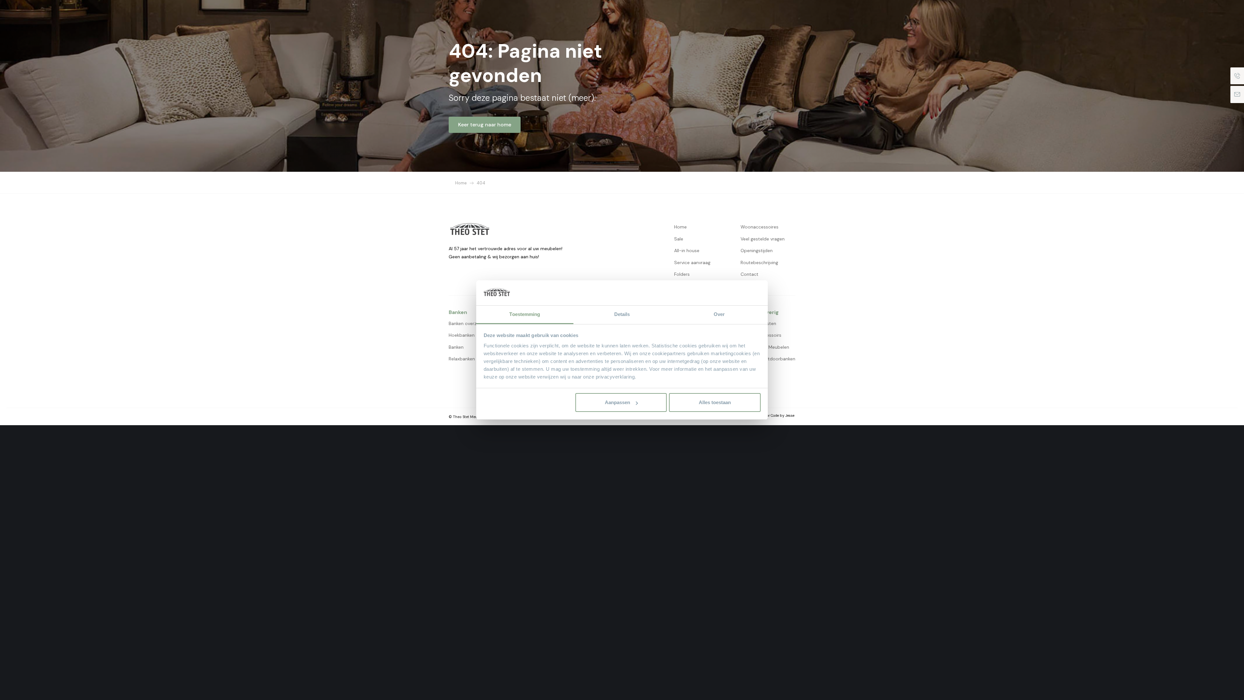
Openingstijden (757, 250)
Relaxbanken (462, 359)
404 (481, 183)
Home (461, 183)
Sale (678, 239)
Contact (749, 274)
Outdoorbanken (778, 359)
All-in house (686, 250)
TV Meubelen (775, 347)
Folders (682, 274)
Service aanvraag (692, 262)
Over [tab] (719, 314)
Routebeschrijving (759, 262)
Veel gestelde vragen (763, 239)
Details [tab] (622, 314)
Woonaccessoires (759, 227)
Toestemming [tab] (524, 314)
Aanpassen (617, 402)
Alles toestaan (715, 402)
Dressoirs (771, 335)
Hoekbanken (462, 335)
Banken (456, 347)
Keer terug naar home (484, 124)
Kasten (769, 323)
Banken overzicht (467, 323)
